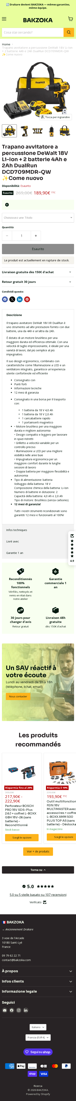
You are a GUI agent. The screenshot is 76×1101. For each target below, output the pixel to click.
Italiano (36, 1027)
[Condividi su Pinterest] (27, 299)
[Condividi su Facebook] (5, 299)
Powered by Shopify (38, 1094)
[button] (72, 548)
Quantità (8, 227)
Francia (36, 1037)
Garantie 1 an (14, 553)
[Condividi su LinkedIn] (20, 299)
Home (6, 44)
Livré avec (12, 541)
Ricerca (38, 1086)
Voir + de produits (38, 851)
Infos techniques (16, 530)
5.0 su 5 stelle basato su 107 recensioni (38, 895)
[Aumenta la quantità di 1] (36, 236)
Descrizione (14, 315)
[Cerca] (69, 32)
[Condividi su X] (12, 299)
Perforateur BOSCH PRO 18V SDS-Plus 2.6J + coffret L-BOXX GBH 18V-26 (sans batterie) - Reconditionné (20, 815)
